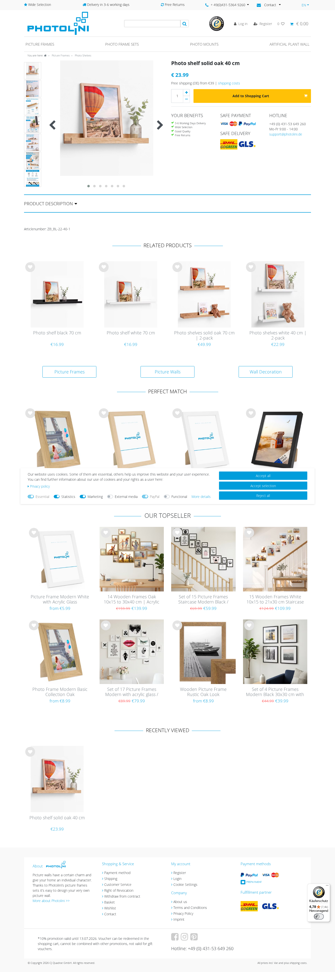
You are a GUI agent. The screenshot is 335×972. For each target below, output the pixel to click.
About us (180, 901)
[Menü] (327, 887)
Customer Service (117, 884)
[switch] (319, 916)
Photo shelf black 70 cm (57, 333)
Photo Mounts (204, 44)
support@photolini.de (285, 134)
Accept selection (263, 485)
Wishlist (110, 908)
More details (201, 496)
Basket (109, 902)
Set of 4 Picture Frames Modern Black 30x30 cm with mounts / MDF (275, 692)
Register (179, 872)
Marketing (95, 496)
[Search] (184, 23)
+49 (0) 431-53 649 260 (287, 124)
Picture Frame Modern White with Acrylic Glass (60, 599)
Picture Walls (167, 372)
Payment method (117, 872)
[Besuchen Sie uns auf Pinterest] (194, 938)
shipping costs (229, 83)
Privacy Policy (183, 913)
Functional (179, 496)
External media (126, 496)
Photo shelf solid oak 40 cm (57, 818)
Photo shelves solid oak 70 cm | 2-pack (204, 335)
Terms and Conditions (190, 907)
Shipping (110, 878)
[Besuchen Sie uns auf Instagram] (185, 938)
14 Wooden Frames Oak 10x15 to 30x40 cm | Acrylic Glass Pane (131, 599)
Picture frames (40, 44)
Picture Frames (60, 55)
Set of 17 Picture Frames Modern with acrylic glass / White (131, 692)
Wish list (30, 271)
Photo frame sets (122, 44)
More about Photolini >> (51, 900)
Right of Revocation (118, 890)
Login (177, 878)
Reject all (263, 495)
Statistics (68, 496)
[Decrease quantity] (186, 99)
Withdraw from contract (122, 896)
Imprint (178, 919)
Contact (110, 914)
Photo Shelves (82, 55)
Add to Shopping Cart (250, 96)
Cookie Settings (185, 884)
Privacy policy (40, 486)
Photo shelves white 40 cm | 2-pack (278, 335)
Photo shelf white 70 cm (131, 333)
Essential (42, 496)
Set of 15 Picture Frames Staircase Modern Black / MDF (203, 599)
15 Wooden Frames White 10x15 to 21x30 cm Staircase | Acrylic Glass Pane (275, 599)
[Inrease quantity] (186, 92)
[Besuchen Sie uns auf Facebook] (175, 938)
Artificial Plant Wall (289, 44)
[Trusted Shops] (216, 23)
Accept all (263, 475)
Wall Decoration (266, 372)
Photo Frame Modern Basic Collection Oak (60, 692)
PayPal (154, 496)
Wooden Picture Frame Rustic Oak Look (203, 692)
